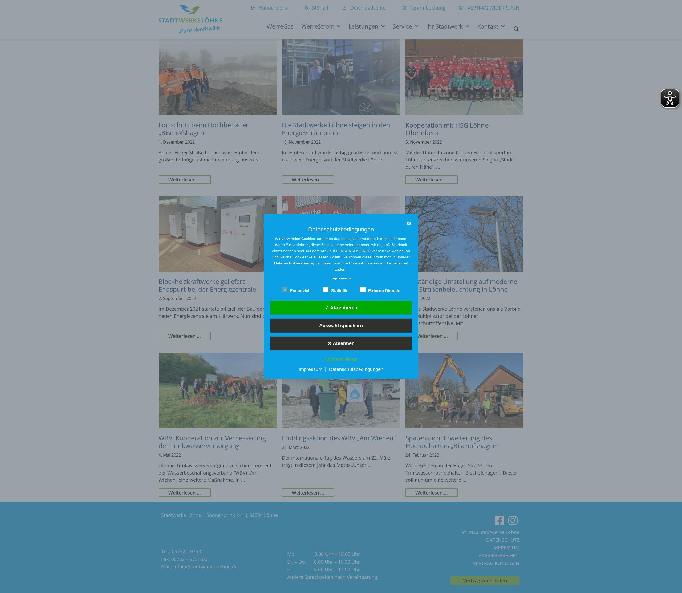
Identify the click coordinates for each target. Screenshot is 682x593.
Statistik (339, 290)
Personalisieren (341, 359)
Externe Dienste (384, 290)
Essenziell (300, 290)
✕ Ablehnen (341, 343)
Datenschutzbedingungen (356, 369)
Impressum (310, 369)
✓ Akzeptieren (341, 307)
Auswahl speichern (341, 325)
